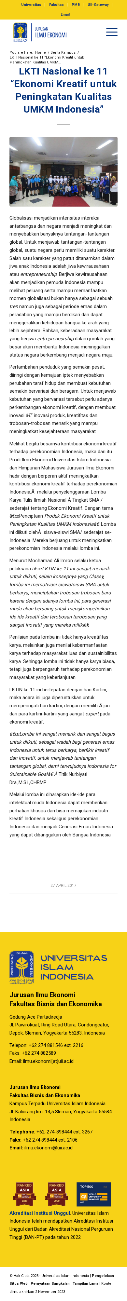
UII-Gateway (98, 5)
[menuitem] (31, 5)
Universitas (31, 5)
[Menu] (109, 32)
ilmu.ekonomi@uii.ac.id (48, 1148)
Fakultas (56, 5)
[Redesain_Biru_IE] (52, 32)
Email (65, 14)
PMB (76, 5)
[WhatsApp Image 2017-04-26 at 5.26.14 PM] (63, 172)
